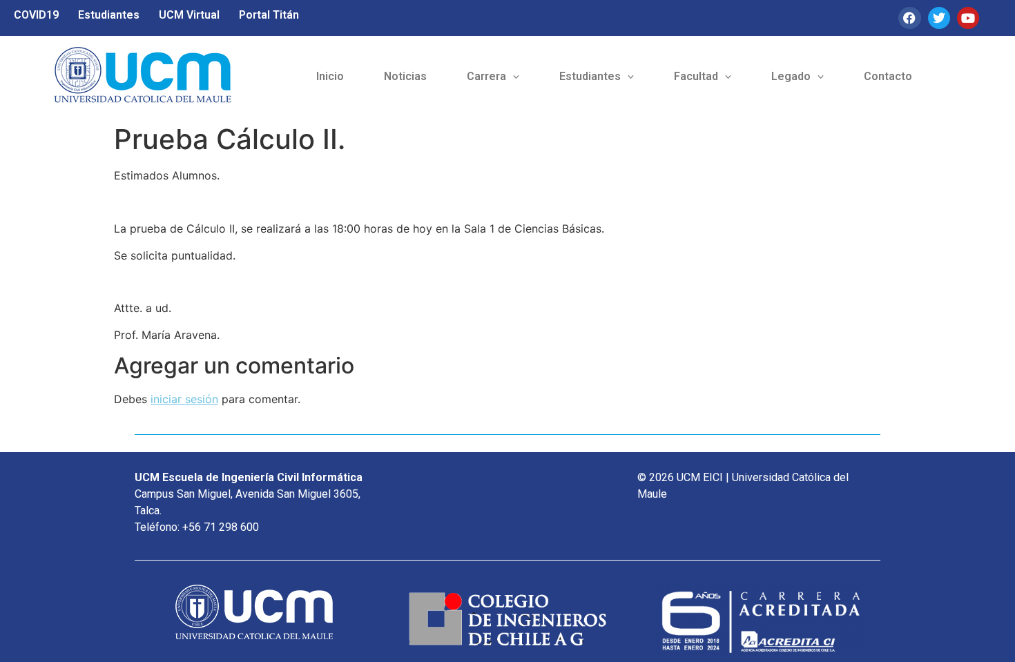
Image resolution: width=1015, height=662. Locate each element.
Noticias (405, 76)
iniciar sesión (184, 399)
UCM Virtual (189, 14)
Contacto (888, 76)
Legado (791, 76)
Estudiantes (108, 14)
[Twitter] (939, 18)
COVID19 (36, 14)
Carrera (486, 76)
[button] (493, 77)
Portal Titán (269, 14)
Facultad (696, 76)
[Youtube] (968, 18)
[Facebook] (909, 18)
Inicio (330, 76)
